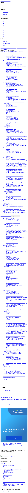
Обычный (5, 12)
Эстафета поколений (5, 394)
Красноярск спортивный (6, 390)
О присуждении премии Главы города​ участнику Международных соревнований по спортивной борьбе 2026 (14, 403)
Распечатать (4, 454)
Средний (5, 14)
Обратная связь (4, 463)
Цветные (5, 41)
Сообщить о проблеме (14, 438)
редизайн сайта (7, 491)
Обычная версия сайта (5, 1)
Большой (5, 16)
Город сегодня (9, 381)
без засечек (5, 4)
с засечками (6, 6)
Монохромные (6, 43)
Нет (4, 45)
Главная (5, 379)
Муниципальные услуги (6, 397)
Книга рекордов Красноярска (7, 392)
